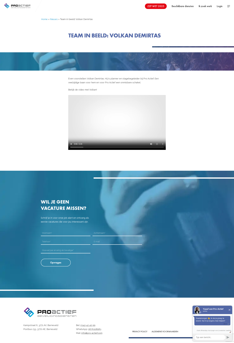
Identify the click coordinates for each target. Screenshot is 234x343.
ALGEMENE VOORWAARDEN (165, 331)
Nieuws (54, 19)
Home (44, 19)
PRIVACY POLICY (139, 331)
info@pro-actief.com (91, 333)
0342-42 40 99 (87, 325)
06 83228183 (94, 329)
